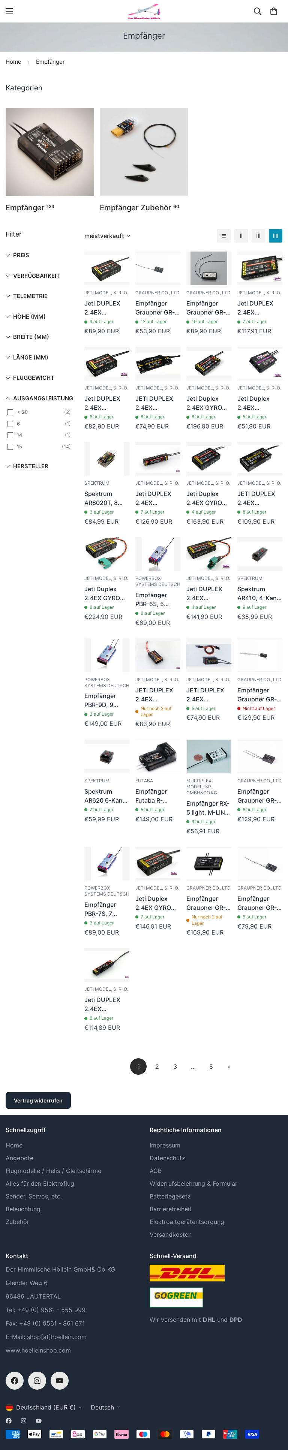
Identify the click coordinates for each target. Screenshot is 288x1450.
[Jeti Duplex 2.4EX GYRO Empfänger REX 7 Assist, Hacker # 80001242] (208, 459)
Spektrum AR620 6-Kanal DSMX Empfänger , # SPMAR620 (106, 796)
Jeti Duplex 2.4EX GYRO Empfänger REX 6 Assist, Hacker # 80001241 (157, 903)
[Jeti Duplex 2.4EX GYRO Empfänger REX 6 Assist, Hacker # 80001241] (157, 864)
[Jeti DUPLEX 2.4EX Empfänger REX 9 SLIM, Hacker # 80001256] (157, 459)
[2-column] (241, 236)
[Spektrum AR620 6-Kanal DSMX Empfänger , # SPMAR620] (106, 756)
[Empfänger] (50, 152)
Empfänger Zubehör (139, 207)
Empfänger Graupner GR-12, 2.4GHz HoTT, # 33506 (258, 903)
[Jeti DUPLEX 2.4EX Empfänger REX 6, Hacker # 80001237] (106, 363)
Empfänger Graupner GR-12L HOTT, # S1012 (155, 308)
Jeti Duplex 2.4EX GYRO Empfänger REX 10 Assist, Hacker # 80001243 (208, 403)
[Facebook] (15, 1381)
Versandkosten (171, 1234)
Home (13, 61)
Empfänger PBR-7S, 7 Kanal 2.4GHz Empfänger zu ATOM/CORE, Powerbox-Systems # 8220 (104, 909)
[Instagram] (37, 1381)
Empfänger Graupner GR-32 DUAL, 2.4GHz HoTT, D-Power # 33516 (206, 903)
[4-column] (275, 236)
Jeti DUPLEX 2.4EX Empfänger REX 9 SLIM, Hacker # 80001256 (157, 498)
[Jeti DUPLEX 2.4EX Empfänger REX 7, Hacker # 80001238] (106, 268)
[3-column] (258, 236)
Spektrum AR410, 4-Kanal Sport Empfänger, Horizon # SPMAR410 (259, 593)
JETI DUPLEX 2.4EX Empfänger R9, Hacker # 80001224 (258, 498)
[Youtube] (60, 1381)
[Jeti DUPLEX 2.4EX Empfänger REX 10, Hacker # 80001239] (259, 268)
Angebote (19, 1158)
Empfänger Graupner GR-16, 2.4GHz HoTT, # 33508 (207, 308)
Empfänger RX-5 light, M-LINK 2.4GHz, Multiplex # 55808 (208, 808)
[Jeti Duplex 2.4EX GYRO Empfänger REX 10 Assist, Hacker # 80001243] (208, 363)
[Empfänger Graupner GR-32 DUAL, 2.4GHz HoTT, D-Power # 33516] (208, 864)
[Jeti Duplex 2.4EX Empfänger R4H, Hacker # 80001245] (259, 363)
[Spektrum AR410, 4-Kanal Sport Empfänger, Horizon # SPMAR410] (259, 554)
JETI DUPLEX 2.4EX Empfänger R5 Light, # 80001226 (155, 403)
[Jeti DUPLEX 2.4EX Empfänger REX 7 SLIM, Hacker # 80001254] (106, 965)
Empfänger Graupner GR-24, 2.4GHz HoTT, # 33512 (258, 796)
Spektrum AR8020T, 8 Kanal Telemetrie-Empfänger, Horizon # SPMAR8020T (104, 498)
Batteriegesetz (170, 1196)
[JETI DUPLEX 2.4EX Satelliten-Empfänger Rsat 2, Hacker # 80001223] (208, 655)
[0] (273, 11)
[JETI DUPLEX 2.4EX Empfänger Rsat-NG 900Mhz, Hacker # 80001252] (157, 655)
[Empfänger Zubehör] (144, 152)
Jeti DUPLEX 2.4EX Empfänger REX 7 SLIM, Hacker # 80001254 (106, 1004)
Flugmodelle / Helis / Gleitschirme (53, 1170)
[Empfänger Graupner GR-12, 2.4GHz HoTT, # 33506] (259, 864)
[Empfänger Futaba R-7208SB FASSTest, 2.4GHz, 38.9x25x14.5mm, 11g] (157, 756)
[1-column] (224, 236)
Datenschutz (167, 1158)
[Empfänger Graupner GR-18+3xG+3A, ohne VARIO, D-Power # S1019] (259, 655)
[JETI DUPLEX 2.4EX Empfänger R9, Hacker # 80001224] (259, 459)
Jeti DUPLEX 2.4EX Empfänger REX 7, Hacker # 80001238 (106, 308)
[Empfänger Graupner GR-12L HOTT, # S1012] (157, 268)
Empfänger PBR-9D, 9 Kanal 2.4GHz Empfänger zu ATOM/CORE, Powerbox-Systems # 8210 (104, 700)
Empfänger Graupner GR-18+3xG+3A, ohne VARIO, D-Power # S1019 (259, 695)
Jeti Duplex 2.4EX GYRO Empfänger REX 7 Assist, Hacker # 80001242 (208, 498)
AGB (156, 1170)
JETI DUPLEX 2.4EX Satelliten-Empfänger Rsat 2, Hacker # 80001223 (207, 695)
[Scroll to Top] (273, 1409)
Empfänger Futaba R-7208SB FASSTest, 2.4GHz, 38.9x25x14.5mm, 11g (157, 796)
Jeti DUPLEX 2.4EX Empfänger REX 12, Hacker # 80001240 (208, 593)
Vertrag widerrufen (38, 1100)
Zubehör (17, 1221)
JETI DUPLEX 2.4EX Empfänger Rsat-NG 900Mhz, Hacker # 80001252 (154, 695)
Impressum (165, 1145)
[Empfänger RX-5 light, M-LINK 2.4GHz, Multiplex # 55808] (208, 756)
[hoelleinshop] (144, 11)
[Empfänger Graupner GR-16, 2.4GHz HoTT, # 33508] (208, 268)
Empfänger (30, 207)
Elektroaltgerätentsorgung (187, 1221)
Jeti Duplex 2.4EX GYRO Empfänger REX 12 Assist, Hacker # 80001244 (106, 593)
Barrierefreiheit (171, 1209)
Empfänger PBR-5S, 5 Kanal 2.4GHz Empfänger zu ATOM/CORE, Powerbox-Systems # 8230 (155, 599)
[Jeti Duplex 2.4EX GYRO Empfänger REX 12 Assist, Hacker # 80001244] (106, 554)
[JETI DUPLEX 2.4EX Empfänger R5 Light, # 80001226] (157, 363)
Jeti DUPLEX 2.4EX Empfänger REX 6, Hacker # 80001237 (106, 403)
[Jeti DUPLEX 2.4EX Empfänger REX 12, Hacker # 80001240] (208, 554)
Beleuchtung (23, 1209)
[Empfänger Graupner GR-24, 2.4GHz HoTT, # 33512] (259, 756)
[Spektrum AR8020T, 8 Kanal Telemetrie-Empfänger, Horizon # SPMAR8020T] (106, 459)
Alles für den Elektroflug (40, 1183)
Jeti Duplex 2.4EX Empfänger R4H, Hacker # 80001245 (257, 403)
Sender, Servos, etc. (34, 1196)
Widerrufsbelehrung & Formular (193, 1183)
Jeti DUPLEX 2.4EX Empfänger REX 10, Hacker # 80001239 (259, 308)
